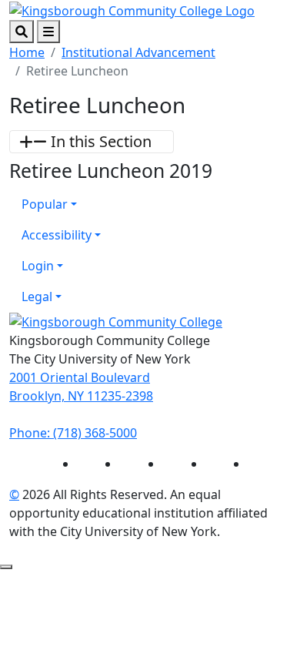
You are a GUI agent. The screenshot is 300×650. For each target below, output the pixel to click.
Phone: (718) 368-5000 (73, 432)
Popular (45, 204)
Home (27, 52)
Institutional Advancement (138, 52)
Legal (37, 296)
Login (38, 265)
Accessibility (57, 234)
